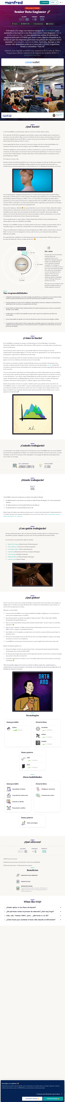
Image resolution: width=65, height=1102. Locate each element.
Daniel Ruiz (11, 552)
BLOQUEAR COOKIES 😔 (32, 1098)
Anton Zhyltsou (12, 547)
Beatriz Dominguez (13, 544)
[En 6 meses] (22, 278)
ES (60, 2)
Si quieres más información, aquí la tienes (48, 1094)
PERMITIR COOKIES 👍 (53, 1098)
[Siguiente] (49, 248)
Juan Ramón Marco (13, 549)
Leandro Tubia (12, 559)
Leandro (49, 365)
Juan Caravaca (12, 554)
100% (42, 19)
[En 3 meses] (36, 264)
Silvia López (59, 114)
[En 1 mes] (29, 253)
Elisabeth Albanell (13, 557)
